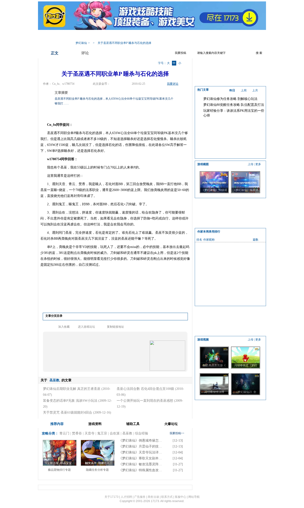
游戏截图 (196, 35)
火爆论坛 (215, 35)
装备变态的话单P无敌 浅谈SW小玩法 (70, 400)
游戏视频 (177, 35)
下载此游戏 (235, 35)
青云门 (64, 433)
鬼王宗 (102, 433)
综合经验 (141, 433)
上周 (244, 90)
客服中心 (180, 497)
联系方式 (167, 497)
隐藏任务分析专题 (97, 469)
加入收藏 (64, 326)
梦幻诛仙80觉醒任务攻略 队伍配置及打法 (233, 105)
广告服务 (140, 497)
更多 (258, 164)
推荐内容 (57, 424)
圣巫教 (127, 433)
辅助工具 (158, 35)
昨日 (232, 90)
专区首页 (101, 35)
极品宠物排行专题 (59, 469)
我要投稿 (180, 53)
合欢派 (115, 433)
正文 (54, 53)
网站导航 (194, 497)
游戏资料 (120, 35)
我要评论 (172, 83)
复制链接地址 (115, 326)
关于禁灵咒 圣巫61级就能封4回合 (67, 412)
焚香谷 (77, 433)
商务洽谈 (153, 497)
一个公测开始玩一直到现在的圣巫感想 (145, 400)
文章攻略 (139, 35)
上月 (255, 90)
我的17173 (81, 35)
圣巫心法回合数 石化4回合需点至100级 (145, 389)
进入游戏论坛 (86, 326)
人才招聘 (126, 497)
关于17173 (111, 497)
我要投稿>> (177, 433)
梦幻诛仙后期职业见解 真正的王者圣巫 (71, 389)
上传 (250, 164)
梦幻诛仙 (81, 43)
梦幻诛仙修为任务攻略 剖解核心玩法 (230, 99)
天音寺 (90, 433)
